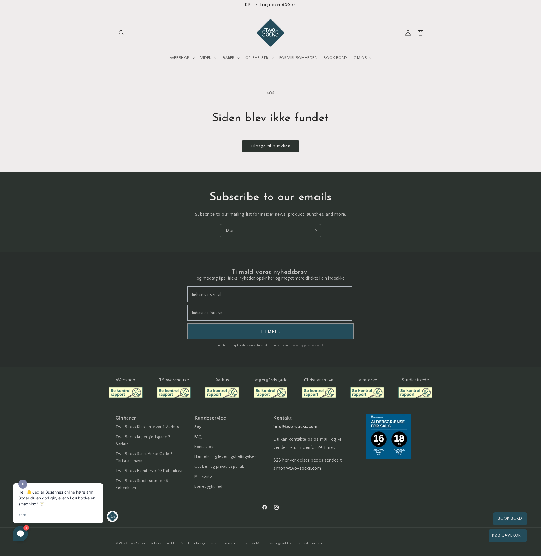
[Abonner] (315, 230)
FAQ (198, 437)
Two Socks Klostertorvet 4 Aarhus (147, 427)
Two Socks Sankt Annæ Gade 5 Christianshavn (144, 457)
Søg (197, 427)
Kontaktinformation (311, 543)
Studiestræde (415, 379)
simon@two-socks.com (297, 468)
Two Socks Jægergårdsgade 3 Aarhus (143, 440)
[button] (122, 33)
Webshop (126, 379)
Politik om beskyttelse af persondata (208, 543)
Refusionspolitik (162, 543)
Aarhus (222, 379)
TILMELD (270, 331)
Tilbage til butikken (270, 146)
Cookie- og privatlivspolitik (219, 466)
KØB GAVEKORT (508, 535)
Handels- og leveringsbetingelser (225, 456)
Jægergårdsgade (270, 379)
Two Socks (137, 543)
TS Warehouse (174, 379)
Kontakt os (204, 447)
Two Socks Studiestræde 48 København (142, 484)
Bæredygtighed (208, 486)
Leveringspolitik (279, 543)
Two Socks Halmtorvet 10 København (150, 471)
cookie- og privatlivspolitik (307, 345)
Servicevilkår (251, 543)
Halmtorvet (367, 379)
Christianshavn (318, 379)
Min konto (203, 476)
